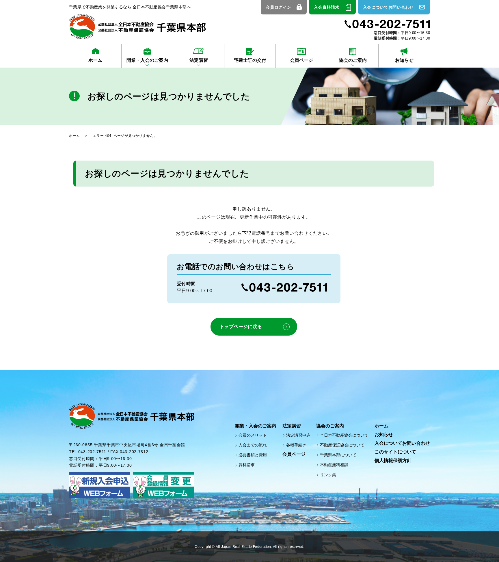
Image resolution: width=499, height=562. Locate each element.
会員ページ (301, 60)
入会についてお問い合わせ (388, 7)
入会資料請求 (326, 7)
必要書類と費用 (253, 455)
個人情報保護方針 (393, 460)
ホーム (95, 60)
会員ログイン (278, 7)
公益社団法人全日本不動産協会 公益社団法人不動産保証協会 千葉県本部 (137, 26)
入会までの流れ (253, 445)
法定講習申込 (298, 435)
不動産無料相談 (334, 464)
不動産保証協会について (342, 445)
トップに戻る (478, 544)
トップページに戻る (240, 326)
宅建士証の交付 (250, 60)
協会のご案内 (353, 60)
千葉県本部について (338, 455)
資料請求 (247, 464)
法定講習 (198, 60)
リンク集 (328, 474)
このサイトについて (395, 451)
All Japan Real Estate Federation (243, 547)
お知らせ (404, 60)
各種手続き (296, 445)
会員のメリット (253, 435)
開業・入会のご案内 (147, 60)
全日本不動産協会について (344, 435)
